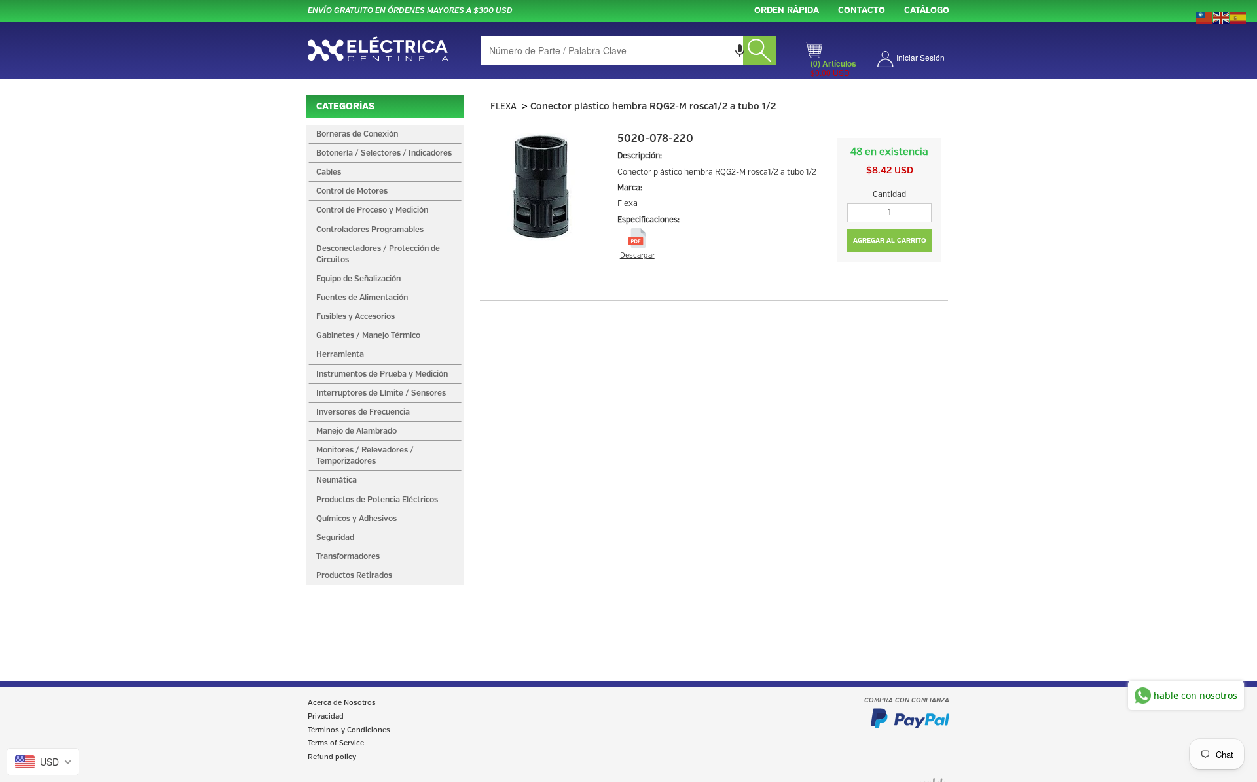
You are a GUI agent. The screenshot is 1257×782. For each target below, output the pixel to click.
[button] (739, 50)
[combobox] (628, 50)
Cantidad (889, 194)
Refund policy (332, 757)
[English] (1221, 16)
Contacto (861, 11)
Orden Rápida (786, 11)
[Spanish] (1238, 16)
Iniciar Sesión (920, 57)
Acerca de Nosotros (342, 703)
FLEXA (503, 107)
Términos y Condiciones (349, 730)
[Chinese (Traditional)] (1204, 16)
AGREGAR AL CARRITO (889, 240)
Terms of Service (336, 743)
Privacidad (326, 717)
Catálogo (926, 11)
